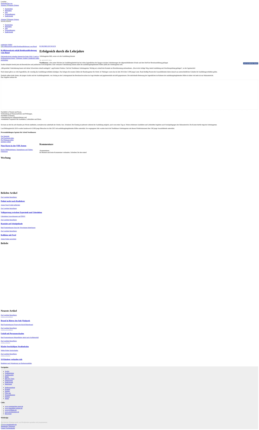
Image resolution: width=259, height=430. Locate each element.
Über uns (9, 3)
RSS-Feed (8, 414)
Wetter (7, 398)
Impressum (8, 384)
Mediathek (8, 10)
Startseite (4, 3)
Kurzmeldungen (47, 46)
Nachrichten (9, 9)
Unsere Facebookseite (8, 428)
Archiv (7, 371)
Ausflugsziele (9, 375)
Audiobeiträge (9, 373)
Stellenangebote (10, 387)
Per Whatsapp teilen (7, 140)
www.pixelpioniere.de (12, 412)
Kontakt (7, 389)
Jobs (6, 12)
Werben (7, 397)
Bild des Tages (9, 379)
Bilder (7, 377)
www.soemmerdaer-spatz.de (14, 406)
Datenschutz (9, 380)
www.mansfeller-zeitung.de (13, 408)
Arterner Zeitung (10, 5)
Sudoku (7, 391)
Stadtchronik (9, 16)
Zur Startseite (5, 136)
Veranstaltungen (10, 14)
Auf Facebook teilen (7, 138)
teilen (251, 63)
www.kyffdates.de (11, 410)
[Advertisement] (61, 39)
